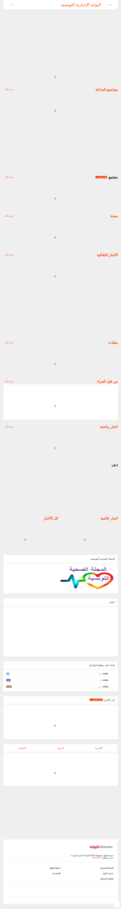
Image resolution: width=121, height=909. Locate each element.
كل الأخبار (51, 518)
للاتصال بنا (56, 873)
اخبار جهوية (102, 177)
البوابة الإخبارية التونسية (81, 4)
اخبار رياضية (109, 427)
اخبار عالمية (109, 518)
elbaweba (96, 858)
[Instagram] (26, 4)
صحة (114, 216)
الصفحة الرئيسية (106, 868)
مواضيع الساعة (106, 89)
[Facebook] (17, 4)
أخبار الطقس (97, 700)
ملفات (113, 342)
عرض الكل (9, 89)
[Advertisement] (60, 36)
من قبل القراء (107, 381)
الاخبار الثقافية (107, 255)
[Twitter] (21, 4)
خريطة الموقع (55, 868)
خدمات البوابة (108, 873)
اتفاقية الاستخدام (106, 879)
